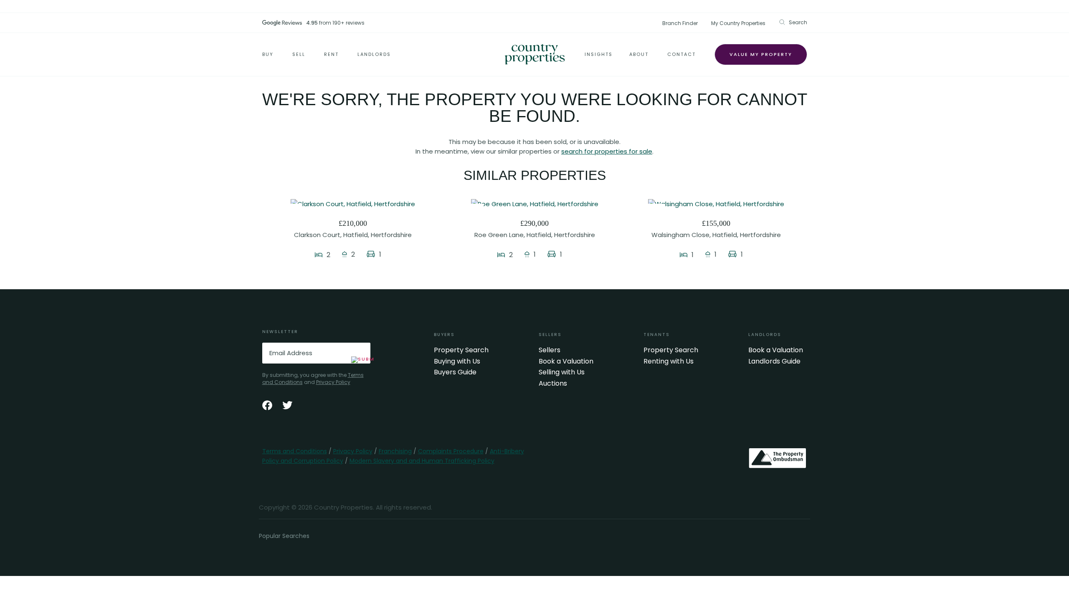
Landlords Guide (774, 361)
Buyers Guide (455, 372)
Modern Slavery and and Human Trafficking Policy (422, 461)
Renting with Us (668, 361)
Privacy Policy (333, 382)
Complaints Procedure (451, 451)
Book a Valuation (566, 361)
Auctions (553, 383)
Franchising (395, 451)
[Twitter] (287, 405)
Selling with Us (562, 372)
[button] (793, 22)
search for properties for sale (606, 151)
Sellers (549, 350)
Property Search (461, 350)
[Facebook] (267, 405)
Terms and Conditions (294, 451)
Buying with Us (457, 361)
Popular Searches (284, 536)
